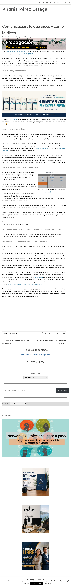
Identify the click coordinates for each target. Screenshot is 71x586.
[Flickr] (47, 2)
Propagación (48, 192)
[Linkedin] (62, 2)
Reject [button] (40, 583)
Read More (47, 583)
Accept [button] (33, 583)
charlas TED (39, 277)
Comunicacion (39, 37)
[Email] (65, 2)
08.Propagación (31, 37)
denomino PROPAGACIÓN (25, 54)
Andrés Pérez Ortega (25, 9)
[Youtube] (54, 2)
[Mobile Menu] (66, 10)
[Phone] (36, 2)
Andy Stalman (13, 119)
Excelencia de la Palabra (41, 148)
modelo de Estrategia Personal (16, 51)
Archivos (5, 403)
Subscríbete (62, 390)
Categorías (35, 374)
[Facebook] (39, 2)
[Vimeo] (51, 2)
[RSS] (69, 2)
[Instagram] (58, 2)
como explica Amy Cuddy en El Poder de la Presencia (24, 284)
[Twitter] (43, 2)
